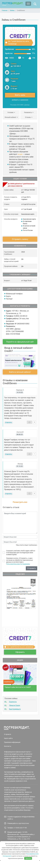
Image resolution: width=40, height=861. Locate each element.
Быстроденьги (15, 709)
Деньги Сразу (14, 705)
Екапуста (13, 702)
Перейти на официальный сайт (20, 342)
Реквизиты (28, 112)
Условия (10, 112)
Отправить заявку (20, 239)
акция (20, 154)
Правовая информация (12, 742)
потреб (12, 3)
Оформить (20, 652)
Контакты (7, 746)
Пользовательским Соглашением (18, 564)
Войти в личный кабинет (20, 372)
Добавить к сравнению (20, 100)
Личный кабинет (10, 117)
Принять (28, 858)
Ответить (8, 422)
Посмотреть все (20, 502)
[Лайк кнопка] (29, 422)
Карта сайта (8, 738)
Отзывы (28, 117)
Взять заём (20, 95)
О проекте (7, 734)
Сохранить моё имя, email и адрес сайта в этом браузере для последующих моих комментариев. (20, 552)
